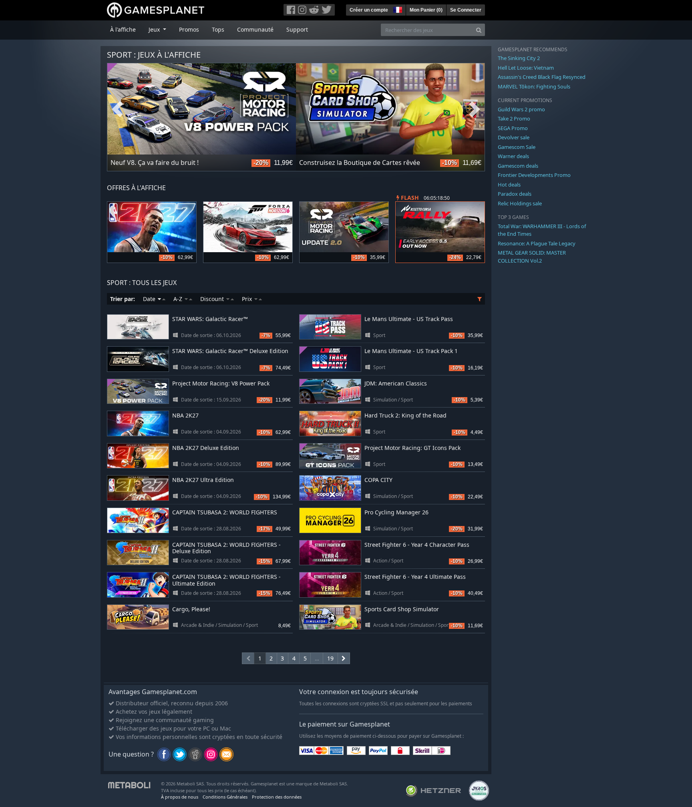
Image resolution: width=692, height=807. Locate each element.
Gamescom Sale (516, 147)
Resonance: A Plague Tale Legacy (536, 243)
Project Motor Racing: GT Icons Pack (412, 448)
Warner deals (513, 156)
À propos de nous (179, 797)
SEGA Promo (513, 128)
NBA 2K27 (185, 415)
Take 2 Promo (514, 118)
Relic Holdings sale (520, 203)
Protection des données (277, 797)
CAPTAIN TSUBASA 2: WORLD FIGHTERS (224, 512)
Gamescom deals (518, 165)
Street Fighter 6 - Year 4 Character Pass (416, 544)
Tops (218, 29)
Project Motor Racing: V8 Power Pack (221, 383)
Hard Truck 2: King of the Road (405, 415)
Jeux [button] (155, 29)
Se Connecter (465, 10)
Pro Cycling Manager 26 (396, 512)
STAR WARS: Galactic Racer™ (210, 319)
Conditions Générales (225, 797)
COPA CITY (378, 480)
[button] (397, 9)
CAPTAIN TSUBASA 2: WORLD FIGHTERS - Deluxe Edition (226, 548)
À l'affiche (123, 29)
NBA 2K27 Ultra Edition (203, 480)
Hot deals (509, 184)
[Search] (479, 30)
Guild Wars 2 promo (521, 109)
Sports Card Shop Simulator (401, 609)
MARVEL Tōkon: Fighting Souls (534, 86)
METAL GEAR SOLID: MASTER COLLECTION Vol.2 (532, 256)
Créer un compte (369, 10)
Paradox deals (514, 193)
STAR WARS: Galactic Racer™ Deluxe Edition (230, 351)
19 (330, 658)
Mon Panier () (426, 10)
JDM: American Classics (395, 383)
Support (297, 29)
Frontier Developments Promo (534, 175)
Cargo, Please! (191, 609)
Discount (212, 299)
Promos (189, 29)
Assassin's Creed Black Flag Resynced (541, 76)
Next (475, 109)
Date (150, 299)
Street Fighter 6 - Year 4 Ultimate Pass (415, 576)
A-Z (178, 299)
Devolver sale (513, 137)
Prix (247, 299)
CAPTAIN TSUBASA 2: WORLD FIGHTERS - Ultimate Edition (226, 580)
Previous (117, 109)
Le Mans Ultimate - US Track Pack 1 (411, 351)
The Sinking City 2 (519, 58)
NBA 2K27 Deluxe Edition (205, 448)
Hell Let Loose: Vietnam (526, 67)
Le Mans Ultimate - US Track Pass (408, 319)
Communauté (255, 29)
